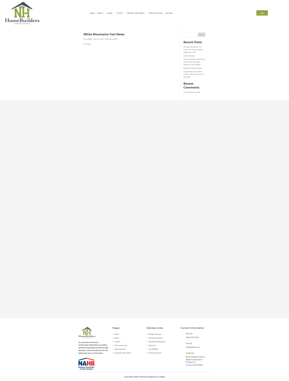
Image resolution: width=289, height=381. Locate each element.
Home (92, 13)
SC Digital (161, 377)
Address (190, 353)
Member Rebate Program (193, 68)
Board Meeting (189, 56)
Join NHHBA (153, 349)
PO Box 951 (191, 362)
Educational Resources (157, 342)
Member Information (135, 13)
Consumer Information (122, 353)
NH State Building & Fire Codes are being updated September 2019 (193, 49)
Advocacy (152, 345)
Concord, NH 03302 (194, 365)
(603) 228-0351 (192, 337)
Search (201, 35)
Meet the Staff (119, 349)
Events (119, 13)
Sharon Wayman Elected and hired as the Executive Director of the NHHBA (194, 62)
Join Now (169, 13)
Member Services (155, 334)
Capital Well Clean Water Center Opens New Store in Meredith (193, 74)
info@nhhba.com (193, 347)
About (99, 13)
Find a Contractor (156, 13)
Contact (117, 342)
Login (262, 13)
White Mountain (111, 39)
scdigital (89, 39)
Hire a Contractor (155, 353)
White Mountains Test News (104, 34)
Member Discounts (156, 338)
